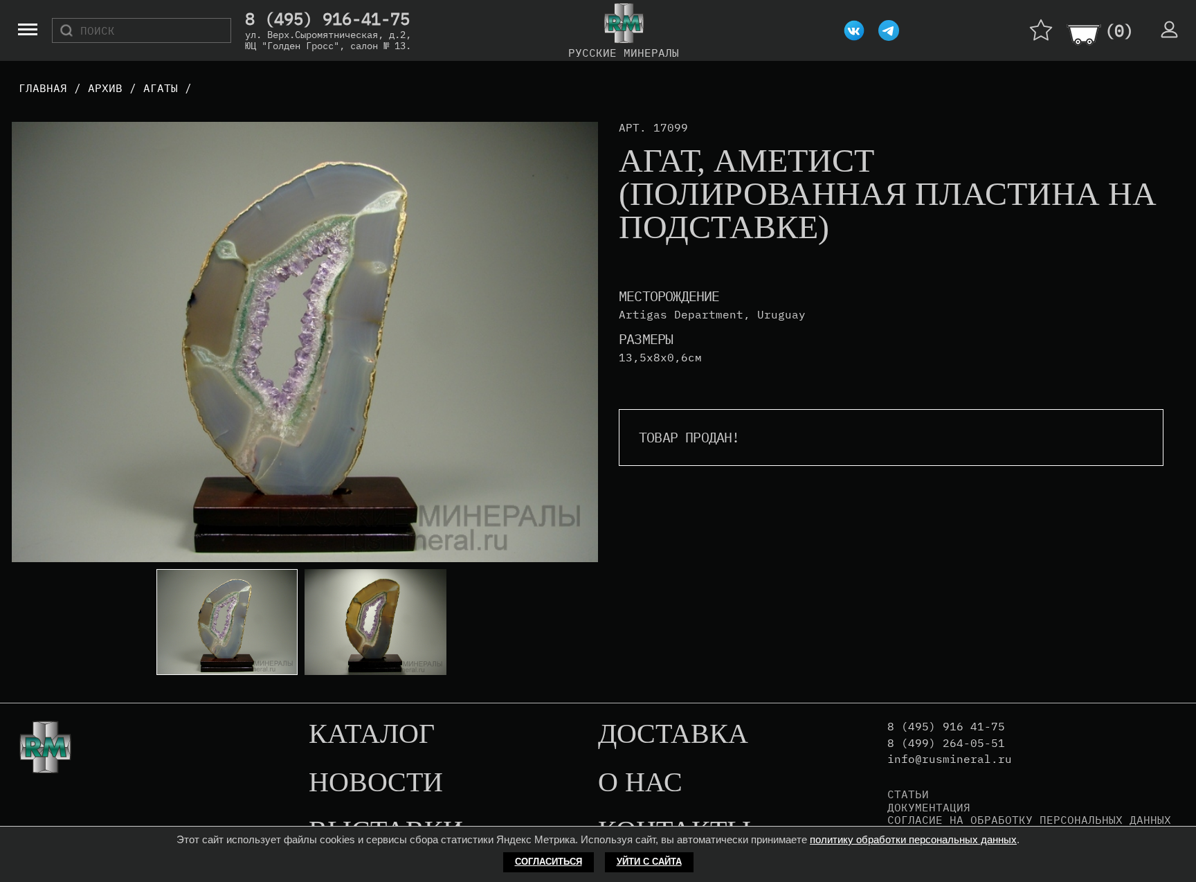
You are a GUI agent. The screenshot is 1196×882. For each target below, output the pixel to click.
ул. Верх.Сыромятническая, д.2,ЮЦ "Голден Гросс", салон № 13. (328, 40)
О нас (640, 783)
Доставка (673, 734)
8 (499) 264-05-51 (946, 743)
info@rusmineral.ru (949, 759)
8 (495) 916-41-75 (327, 19)
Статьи (908, 794)
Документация (928, 807)
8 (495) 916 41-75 (946, 726)
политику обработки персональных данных (913, 839)
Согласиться (548, 861)
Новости (376, 783)
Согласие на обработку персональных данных (1029, 819)
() (1119, 30)
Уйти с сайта (649, 861)
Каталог (372, 734)
